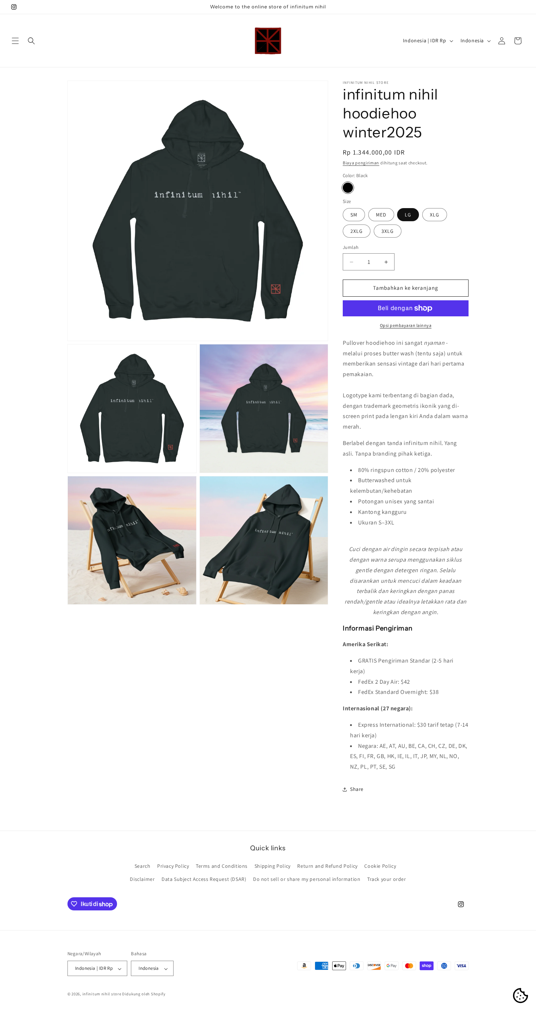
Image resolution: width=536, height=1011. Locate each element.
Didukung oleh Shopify (144, 994)
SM (353, 215)
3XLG (387, 231)
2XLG (356, 231)
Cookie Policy (380, 866)
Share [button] (357, 789)
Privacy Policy (173, 866)
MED (381, 215)
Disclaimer (142, 879)
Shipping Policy (273, 866)
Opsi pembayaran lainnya (406, 325)
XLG (434, 215)
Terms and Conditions (222, 866)
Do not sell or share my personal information (306, 879)
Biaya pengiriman (361, 162)
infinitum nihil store (101, 994)
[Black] (348, 188)
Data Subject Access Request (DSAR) (204, 879)
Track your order (386, 879)
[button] (15, 41)
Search (143, 866)
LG (408, 215)
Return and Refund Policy (327, 866)
